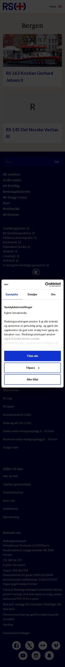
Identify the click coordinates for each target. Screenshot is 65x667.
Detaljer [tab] (33, 294)
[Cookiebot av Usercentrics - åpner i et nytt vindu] (46, 284)
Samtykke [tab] (12, 294)
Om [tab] (53, 294)
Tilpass (30, 367)
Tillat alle (32, 355)
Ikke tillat (32, 379)
